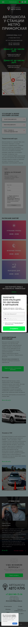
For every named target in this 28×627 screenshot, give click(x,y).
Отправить (14, 329)
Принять (15, 623)
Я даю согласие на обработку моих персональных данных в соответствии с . (14, 323)
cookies (13, 615)
